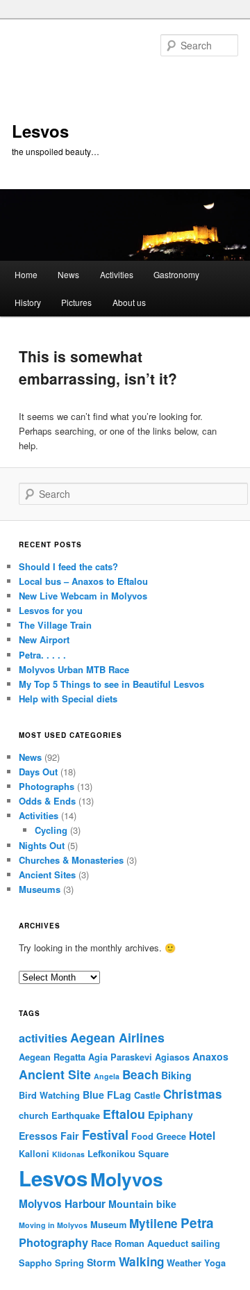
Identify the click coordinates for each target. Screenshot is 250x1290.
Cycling (51, 830)
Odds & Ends (47, 800)
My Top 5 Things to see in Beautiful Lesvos (111, 684)
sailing (205, 1243)
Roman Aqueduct (151, 1243)
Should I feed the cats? (68, 566)
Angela (106, 1076)
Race (101, 1243)
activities (43, 1038)
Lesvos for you (51, 610)
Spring (69, 1263)
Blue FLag (107, 1095)
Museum (108, 1224)
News (68, 274)
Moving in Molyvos (53, 1225)
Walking (141, 1261)
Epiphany (170, 1115)
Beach (140, 1074)
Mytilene (153, 1223)
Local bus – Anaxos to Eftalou (83, 581)
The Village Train (55, 624)
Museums (39, 889)
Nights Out (42, 845)
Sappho (35, 1263)
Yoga (215, 1263)
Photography (53, 1242)
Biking (176, 1075)
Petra (197, 1223)
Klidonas (68, 1154)
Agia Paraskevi (120, 1057)
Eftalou (124, 1113)
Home (26, 274)
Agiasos (172, 1057)
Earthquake (75, 1115)
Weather (184, 1263)
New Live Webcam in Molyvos (83, 595)
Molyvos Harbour (62, 1203)
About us (129, 302)
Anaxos (210, 1056)
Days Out (38, 771)
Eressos (38, 1136)
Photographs (46, 786)
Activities (116, 274)
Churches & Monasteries (71, 859)
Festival (105, 1134)
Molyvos (126, 1179)
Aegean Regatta (52, 1057)
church (34, 1115)
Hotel (202, 1135)
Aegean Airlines (117, 1037)
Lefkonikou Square (128, 1153)
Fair (69, 1136)
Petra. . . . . (42, 654)
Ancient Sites (47, 874)
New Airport (44, 639)
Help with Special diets (68, 698)
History (28, 302)
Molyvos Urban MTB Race (74, 669)
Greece (171, 1136)
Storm (101, 1262)
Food (142, 1136)
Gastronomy (176, 274)
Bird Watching (49, 1095)
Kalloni (34, 1153)
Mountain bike (142, 1204)
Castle (147, 1095)
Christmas (192, 1094)
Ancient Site (55, 1074)
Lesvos (40, 131)
